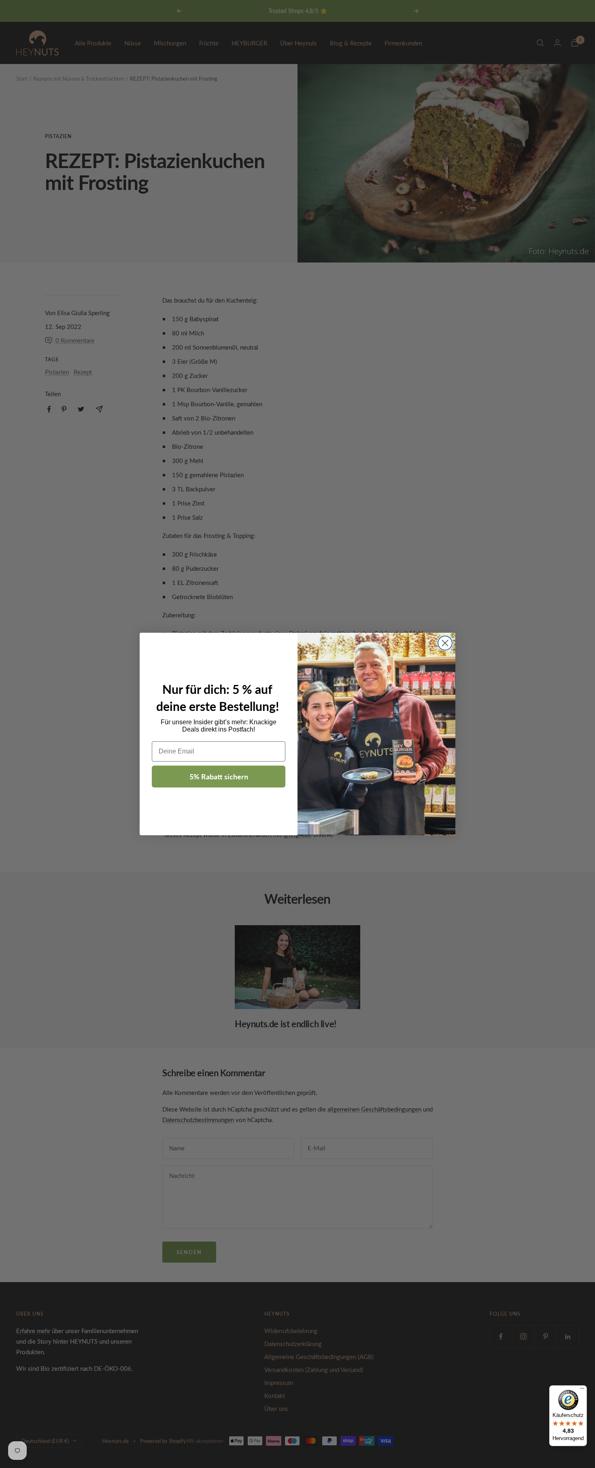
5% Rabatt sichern (218, 776)
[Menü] (582, 1390)
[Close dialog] (445, 643)
